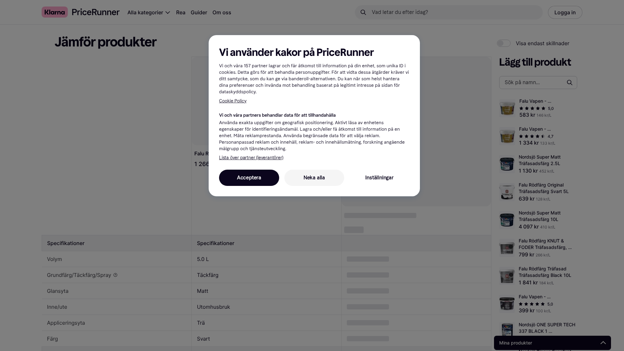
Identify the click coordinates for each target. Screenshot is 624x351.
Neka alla (314, 178)
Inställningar (379, 178)
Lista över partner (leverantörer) (251, 158)
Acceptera (249, 178)
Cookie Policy (233, 101)
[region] (314, 115)
